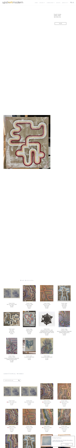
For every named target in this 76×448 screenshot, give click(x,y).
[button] (42, 2)
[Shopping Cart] (73, 2)
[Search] (71, 2)
